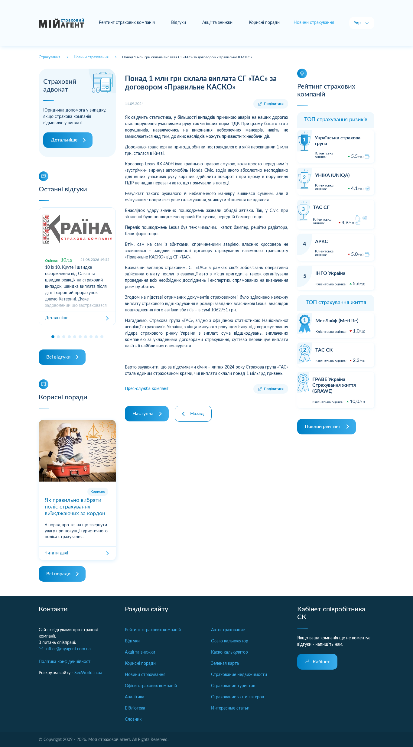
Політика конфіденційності (65, 662)
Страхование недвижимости (239, 675)
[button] (52, 336)
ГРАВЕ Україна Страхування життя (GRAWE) (334, 385)
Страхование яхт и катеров (237, 697)
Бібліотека (135, 708)
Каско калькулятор (229, 652)
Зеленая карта (225, 663)
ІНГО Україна (330, 273)
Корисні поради (264, 23)
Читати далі (56, 553)
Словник (133, 719)
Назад (197, 413)
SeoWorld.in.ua (88, 673)
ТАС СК (324, 350)
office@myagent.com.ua (68, 649)
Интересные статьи (230, 708)
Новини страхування (145, 675)
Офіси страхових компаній (151, 686)
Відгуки (178, 23)
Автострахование (228, 630)
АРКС (321, 241)
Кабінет (321, 661)
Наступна (143, 413)
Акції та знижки (217, 23)
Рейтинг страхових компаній (127, 23)
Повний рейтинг (323, 426)
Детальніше (64, 140)
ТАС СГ (321, 207)
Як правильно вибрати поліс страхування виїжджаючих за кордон (75, 507)
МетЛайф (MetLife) (336, 320)
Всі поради (58, 573)
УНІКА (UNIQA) (332, 175)
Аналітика (134, 697)
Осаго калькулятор (229, 641)
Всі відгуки (58, 357)
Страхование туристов (233, 686)
